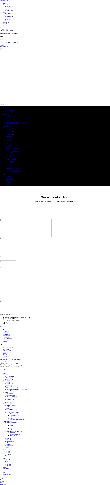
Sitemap (5, 356)
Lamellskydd (9, 118)
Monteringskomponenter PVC (17, 155)
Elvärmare (9, 137)
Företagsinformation (8, 347)
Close (1, 478)
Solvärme (8, 136)
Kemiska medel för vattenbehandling (15, 168)
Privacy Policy (7, 350)
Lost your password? (5, 42)
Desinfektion (13, 170)
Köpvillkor (6, 349)
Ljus (7, 143)
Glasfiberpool (9, 113)
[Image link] (6, 311)
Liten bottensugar (10, 130)
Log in (2, 39)
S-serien (8, 6)
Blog (4, 353)
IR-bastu (8, 15)
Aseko (11, 164)
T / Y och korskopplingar (16, 153)
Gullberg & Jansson (15, 167)
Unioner (12, 154)
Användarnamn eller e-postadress (9, 33)
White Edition (10, 10)
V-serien (8, 7)
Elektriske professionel (12, 178)
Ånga (7, 185)
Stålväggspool (10, 110)
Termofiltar (9, 120)
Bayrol (11, 165)
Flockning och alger (15, 171)
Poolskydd (9, 119)
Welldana (12, 162)
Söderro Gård (7, 359)
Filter (7, 142)
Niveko (8, 108)
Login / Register (7, 474)
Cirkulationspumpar (11, 141)
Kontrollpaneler (10, 179)
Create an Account (8, 30)
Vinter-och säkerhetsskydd (13, 122)
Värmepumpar (10, 134)
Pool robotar (9, 128)
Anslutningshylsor (14, 151)
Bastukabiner (9, 13)
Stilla (7, 9)
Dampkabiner (9, 16)
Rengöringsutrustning (11, 131)
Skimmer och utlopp (11, 145)
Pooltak (8, 116)
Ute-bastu (8, 18)
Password (3, 36)
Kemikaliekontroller (11, 159)
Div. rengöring (13, 173)
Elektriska (9, 176)
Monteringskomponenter (12, 148)
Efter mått (8, 19)
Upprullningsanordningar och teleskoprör (16, 123)
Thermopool (9, 111)
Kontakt (5, 355)
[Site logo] (4, 0)
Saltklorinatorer (13, 161)
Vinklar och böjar (14, 150)
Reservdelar (9, 125)
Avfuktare (9, 146)
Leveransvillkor (7, 352)
